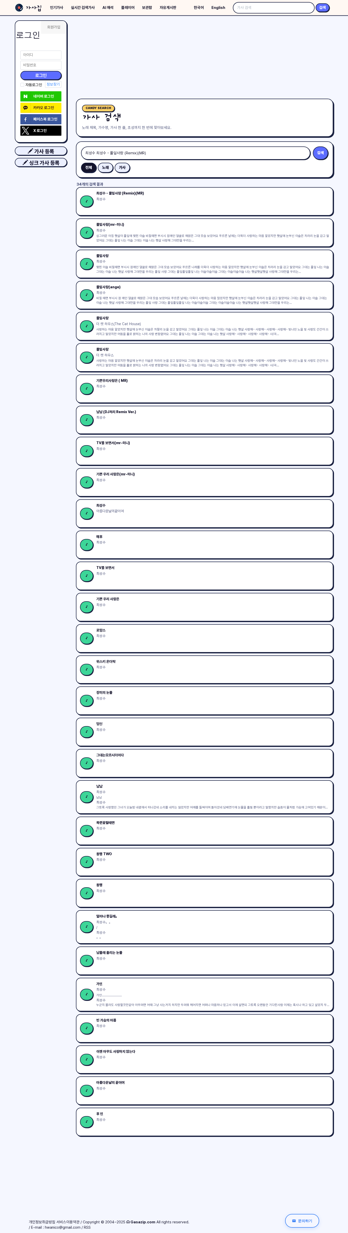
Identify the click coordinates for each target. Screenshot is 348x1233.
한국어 (199, 7)
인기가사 (56, 7)
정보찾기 (53, 84)
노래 (105, 167)
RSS (87, 1227)
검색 (322, 7)
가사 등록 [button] (43, 151)
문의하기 (305, 1221)
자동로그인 (33, 85)
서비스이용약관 (67, 1222)
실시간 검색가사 (83, 7)
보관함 (147, 7)
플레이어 (128, 7)
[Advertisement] (204, 58)
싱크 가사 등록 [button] (43, 163)
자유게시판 (168, 7)
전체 (88, 167)
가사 (122, 167)
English (218, 7)
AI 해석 (108, 7)
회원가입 (53, 27)
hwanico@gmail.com (63, 1227)
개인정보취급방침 (42, 1222)
